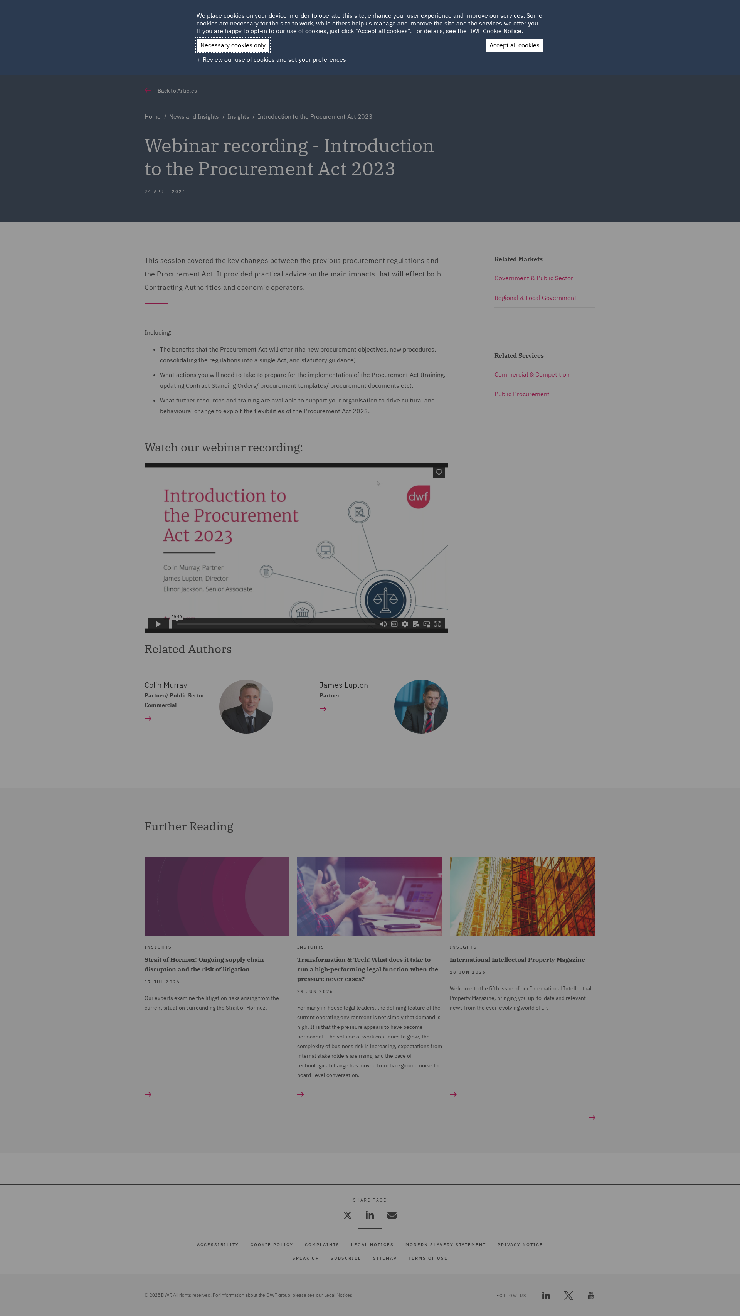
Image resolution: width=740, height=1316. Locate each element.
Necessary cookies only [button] (233, 45)
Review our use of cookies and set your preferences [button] (274, 59)
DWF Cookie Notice (494, 31)
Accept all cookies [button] (514, 45)
